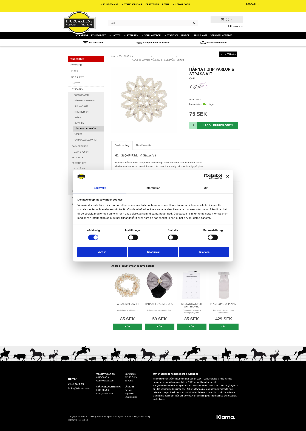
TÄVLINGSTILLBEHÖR (85, 128)
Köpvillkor (129, 393)
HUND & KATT (200, 35)
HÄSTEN (116, 35)
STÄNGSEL (172, 35)
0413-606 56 (82, 420)
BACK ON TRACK (80, 146)
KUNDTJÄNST (110, 4)
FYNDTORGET (98, 35)
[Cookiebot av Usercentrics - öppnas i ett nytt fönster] (206, 176)
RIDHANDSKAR (82, 106)
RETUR (165, 4)
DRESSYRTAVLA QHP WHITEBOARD (191, 305)
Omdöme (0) (143, 145)
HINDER (185, 35)
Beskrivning (122, 145)
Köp (127, 326)
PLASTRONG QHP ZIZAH (223, 304)
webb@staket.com (105, 380)
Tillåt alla (204, 252)
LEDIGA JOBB (182, 4)
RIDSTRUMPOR (82, 112)
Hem (113, 56)
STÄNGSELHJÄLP (133, 4)
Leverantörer (131, 397)
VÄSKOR (79, 134)
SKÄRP (78, 117)
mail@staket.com (104, 393)
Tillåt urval (153, 252)
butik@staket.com (79, 388)
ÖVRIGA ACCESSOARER (86, 140)
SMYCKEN (79, 123)
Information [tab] (153, 188)
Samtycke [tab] (100, 188)
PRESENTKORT (79, 163)
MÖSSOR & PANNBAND (85, 100)
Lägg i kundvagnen (218, 125)
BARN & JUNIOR (81, 152)
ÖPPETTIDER (152, 4)
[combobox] (235, 26)
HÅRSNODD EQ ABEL (127, 304)
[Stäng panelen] (227, 176)
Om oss (128, 390)
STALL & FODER (152, 35)
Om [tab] (206, 188)
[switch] (133, 237)
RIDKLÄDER (79, 168)
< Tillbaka (229, 54)
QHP (192, 78)
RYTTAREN (132, 35)
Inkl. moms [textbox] (234, 26)
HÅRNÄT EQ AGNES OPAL (159, 304)
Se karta (129, 380)
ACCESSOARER (81, 95)
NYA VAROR (82, 35)
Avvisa (102, 252)
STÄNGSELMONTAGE (221, 35)
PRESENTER (78, 157)
